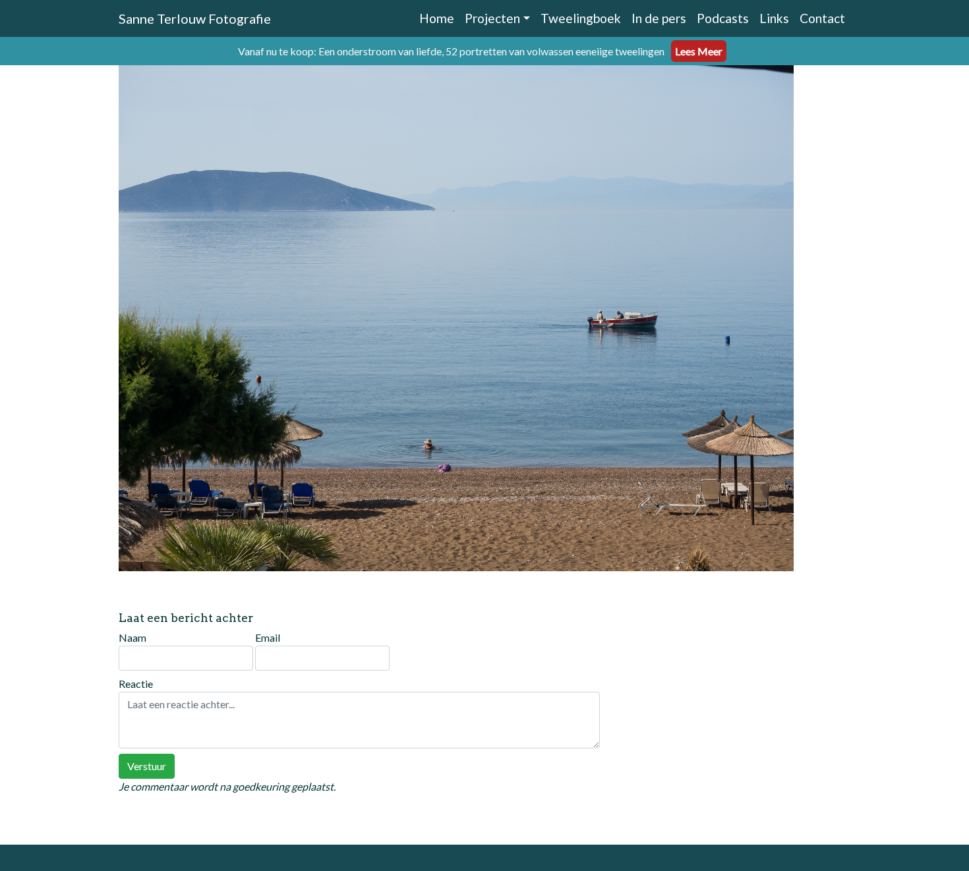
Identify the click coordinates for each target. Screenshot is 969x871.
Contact (822, 18)
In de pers (658, 18)
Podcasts (723, 18)
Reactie (136, 683)
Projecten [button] (492, 18)
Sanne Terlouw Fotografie (195, 18)
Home (436, 18)
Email (267, 637)
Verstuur (146, 766)
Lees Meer (698, 51)
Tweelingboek (581, 18)
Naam (132, 637)
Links (774, 18)
